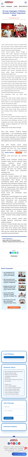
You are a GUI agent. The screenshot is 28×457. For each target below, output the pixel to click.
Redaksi (12, 446)
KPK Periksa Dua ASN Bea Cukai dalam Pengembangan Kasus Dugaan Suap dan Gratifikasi (10, 301)
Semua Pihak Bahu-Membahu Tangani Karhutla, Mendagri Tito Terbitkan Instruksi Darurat (10, 294)
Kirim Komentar (8, 418)
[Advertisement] (14, 327)
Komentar (14, 256)
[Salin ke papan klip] (17, 253)
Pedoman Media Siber (19, 446)
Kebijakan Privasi (13, 448)
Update (19, 152)
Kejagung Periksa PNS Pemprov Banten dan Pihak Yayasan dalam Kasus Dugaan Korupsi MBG (10, 287)
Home (2, 6)
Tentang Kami (7, 446)
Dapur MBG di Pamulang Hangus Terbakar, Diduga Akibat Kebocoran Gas (13, 240)
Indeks (15, 6)
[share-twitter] (13, 253)
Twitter (17, 445)
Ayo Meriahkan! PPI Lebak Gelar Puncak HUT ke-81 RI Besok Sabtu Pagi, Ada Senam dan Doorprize (10, 274)
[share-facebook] (11, 253)
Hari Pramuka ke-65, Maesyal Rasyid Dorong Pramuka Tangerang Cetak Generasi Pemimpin (10, 281)
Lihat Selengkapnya (13, 307)
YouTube (15, 445)
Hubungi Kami (21, 448)
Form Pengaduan (19, 450)
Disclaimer (6, 448)
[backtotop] (14, 437)
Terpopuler (9, 6)
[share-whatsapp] (15, 253)
